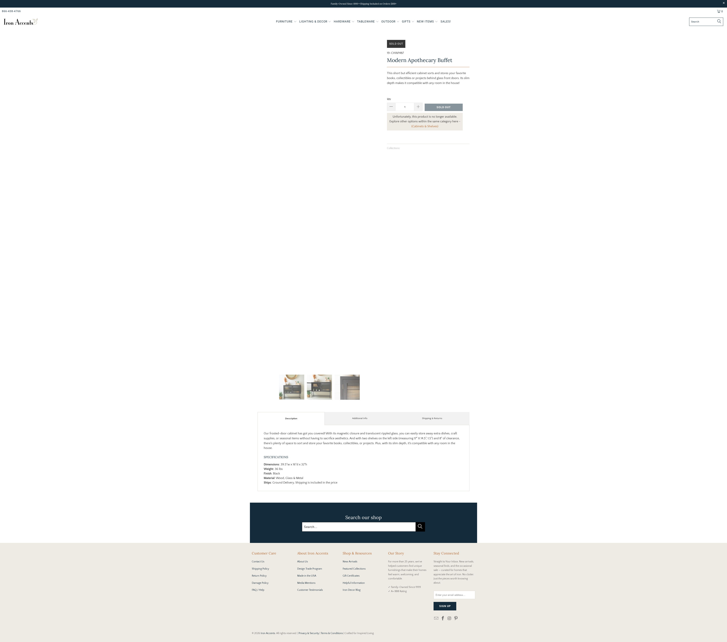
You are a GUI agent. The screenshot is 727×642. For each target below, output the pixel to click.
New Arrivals (350, 561)
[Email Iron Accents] (436, 618)
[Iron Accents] (21, 22)
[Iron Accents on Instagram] (449, 618)
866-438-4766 (11, 11)
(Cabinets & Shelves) (424, 126)
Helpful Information (354, 583)
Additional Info (359, 418)
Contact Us (258, 561)
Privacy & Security (309, 633)
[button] (286, 22)
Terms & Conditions (332, 633)
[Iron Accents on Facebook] (443, 618)
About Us (302, 561)
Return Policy (259, 575)
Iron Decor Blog (351, 590)
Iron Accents (268, 633)
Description (291, 418)
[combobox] (706, 22)
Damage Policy (260, 583)
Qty (389, 99)
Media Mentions (306, 583)
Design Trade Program (309, 568)
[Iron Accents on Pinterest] (456, 618)
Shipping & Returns (432, 418)
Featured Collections (354, 568)
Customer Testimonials (310, 590)
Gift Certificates (351, 575)
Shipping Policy (260, 568)
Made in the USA (306, 575)
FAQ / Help (258, 590)
